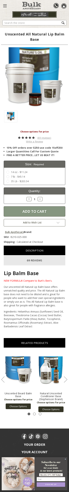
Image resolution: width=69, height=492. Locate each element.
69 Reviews (34, 260)
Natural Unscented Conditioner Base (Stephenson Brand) (51, 396)
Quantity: (34, 191)
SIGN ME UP (50, 484)
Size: (34, 164)
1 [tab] (29, 414)
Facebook (24, 436)
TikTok (31, 436)
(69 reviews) (44, 137)
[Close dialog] (65, 459)
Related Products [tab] (34, 343)
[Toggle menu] (4, 5)
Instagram (45, 436)
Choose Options (18, 406)
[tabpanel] (18, 380)
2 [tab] (34, 414)
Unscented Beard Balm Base (18, 395)
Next (65, 379)
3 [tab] (40, 414)
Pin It (38, 436)
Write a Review (34, 141)
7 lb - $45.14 (18, 176)
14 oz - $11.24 (19, 172)
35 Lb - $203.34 (20, 181)
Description (34, 250)
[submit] (63, 22)
